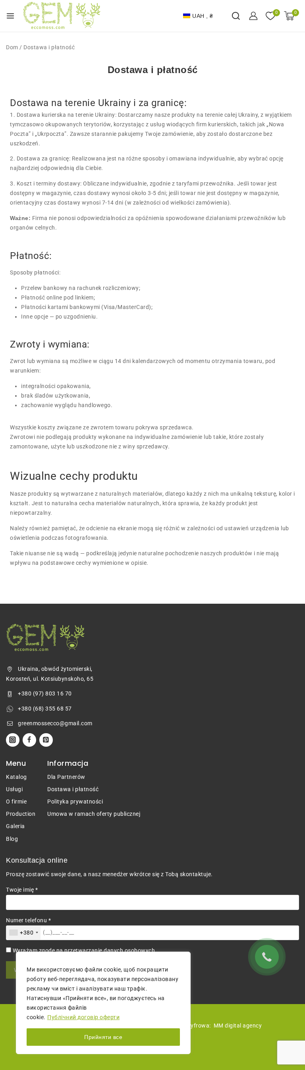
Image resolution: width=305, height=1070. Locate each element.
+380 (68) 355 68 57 (45, 708)
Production (20, 814)
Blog (12, 839)
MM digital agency (238, 1025)
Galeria (15, 826)
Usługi (14, 789)
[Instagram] (12, 740)
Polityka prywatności (75, 801)
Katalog (16, 777)
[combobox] (23, 933)
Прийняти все (103, 1037)
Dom (12, 47)
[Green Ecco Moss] (62, 16)
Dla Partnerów (66, 777)
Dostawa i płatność (72, 789)
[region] (103, 1003)
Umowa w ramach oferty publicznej (93, 814)
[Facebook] (29, 740)
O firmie (16, 801)
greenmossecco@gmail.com (55, 723)
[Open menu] (10, 16)
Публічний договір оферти (83, 1017)
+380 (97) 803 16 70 (45, 693)
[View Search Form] (236, 16)
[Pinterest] (46, 740)
